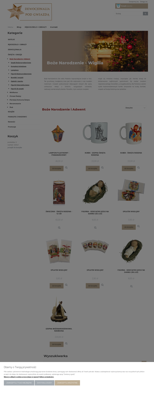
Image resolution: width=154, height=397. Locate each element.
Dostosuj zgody (44, 383)
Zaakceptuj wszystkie (67, 383)
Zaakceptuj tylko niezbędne (19, 383)
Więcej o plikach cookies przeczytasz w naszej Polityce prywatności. (29, 377)
